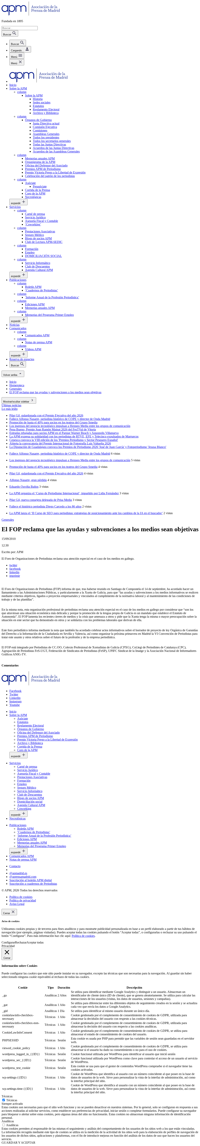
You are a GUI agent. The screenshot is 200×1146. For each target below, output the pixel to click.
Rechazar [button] (21, 942)
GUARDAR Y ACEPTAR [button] (18, 1142)
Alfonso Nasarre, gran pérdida (28, 480)
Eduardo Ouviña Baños (23, 486)
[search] (17, 43)
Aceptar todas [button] (35, 942)
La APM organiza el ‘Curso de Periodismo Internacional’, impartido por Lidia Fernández (64, 493)
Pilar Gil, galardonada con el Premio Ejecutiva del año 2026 (46, 473)
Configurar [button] (8, 942)
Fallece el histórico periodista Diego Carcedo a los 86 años (45, 506)
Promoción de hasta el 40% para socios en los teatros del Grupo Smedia (53, 466)
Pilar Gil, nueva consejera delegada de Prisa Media (40, 500)
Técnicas (11, 1100)
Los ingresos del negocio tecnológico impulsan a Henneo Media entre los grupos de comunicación (69, 460)
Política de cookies (83, 935)
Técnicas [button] (7, 1096)
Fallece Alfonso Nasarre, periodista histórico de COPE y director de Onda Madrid (59, 453)
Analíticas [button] (8, 1121)
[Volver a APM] (31, 14)
